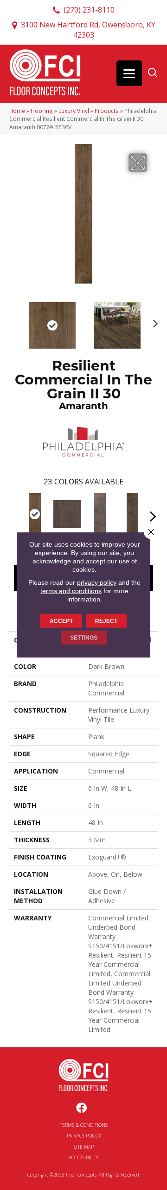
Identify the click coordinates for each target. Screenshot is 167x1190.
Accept (61, 621)
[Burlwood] (132, 514)
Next (153, 320)
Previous (14, 320)
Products (107, 110)
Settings (83, 638)
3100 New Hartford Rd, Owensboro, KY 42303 (88, 30)
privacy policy (96, 582)
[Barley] (67, 514)
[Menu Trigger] (129, 73)
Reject (106, 621)
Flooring (42, 110)
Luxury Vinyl (73, 110)
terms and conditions (71, 591)
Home (17, 110)
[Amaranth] (35, 514)
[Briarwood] (100, 514)
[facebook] (81, 1108)
